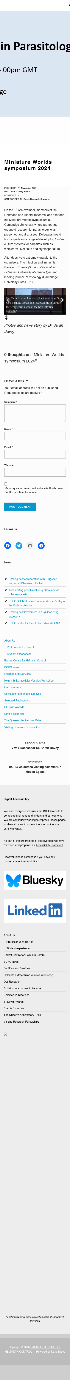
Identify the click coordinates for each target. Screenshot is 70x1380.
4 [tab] (6, 319)
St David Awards (14, 707)
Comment (10, 402)
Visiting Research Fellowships (22, 727)
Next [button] (61, 300)
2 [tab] (6, 314)
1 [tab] (6, 312)
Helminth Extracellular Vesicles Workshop (29, 680)
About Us (9, 640)
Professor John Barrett (20, 647)
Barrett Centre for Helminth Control (25, 660)
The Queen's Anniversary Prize (22, 720)
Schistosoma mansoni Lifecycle (22, 693)
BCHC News (11, 667)
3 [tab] (6, 317)
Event (26, 199)
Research (34, 199)
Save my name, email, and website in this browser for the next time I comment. (34, 490)
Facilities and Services (17, 674)
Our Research (12, 687)
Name (8, 429)
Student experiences (19, 654)
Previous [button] (9, 300)
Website (8, 465)
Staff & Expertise (14, 714)
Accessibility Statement (49, 845)
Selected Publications (17, 700)
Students (45, 199)
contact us (30, 857)
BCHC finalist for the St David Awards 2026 (34, 623)
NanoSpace (58, 1351)
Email (8, 447)
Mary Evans (24, 191)
